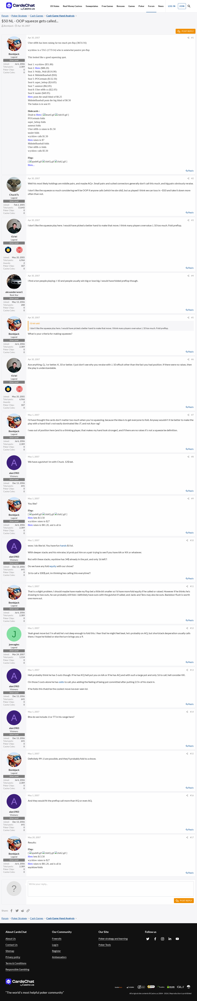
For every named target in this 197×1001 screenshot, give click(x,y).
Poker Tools (104, 944)
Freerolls (56, 938)
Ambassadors (59, 956)
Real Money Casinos (72, 6)
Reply (191, 170)
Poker (141, 6)
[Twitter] (148, 939)
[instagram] (162, 939)
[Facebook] (155, 939)
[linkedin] (170, 939)
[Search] (189, 6)
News (161, 6)
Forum (151, 6)
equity (53, 566)
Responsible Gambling (17, 969)
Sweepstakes (92, 6)
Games (131, 6)
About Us (11, 938)
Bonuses (121, 6)
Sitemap (10, 950)
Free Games (107, 6)
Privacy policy (13, 956)
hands (63, 545)
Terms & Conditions (16, 963)
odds (61, 681)
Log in (55, 944)
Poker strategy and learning (113, 938)
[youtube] (177, 939)
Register (56, 950)
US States (54, 6)
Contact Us (12, 944)
